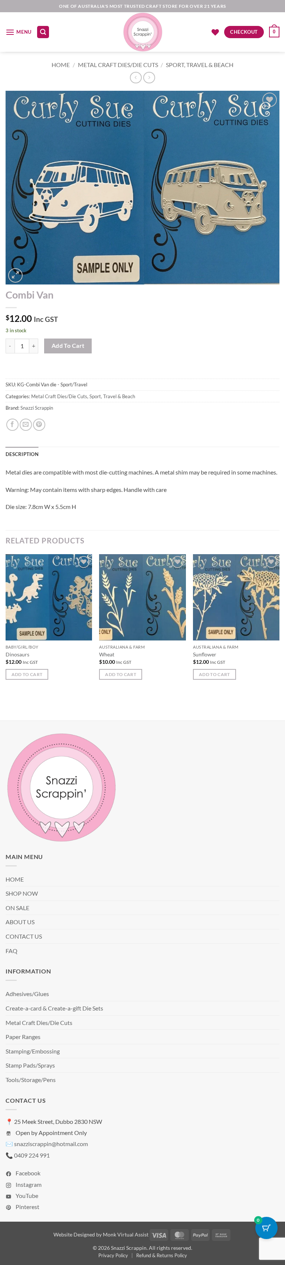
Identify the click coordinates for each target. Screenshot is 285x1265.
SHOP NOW (22, 893)
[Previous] (6, 623)
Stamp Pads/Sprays (30, 1065)
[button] (19, 32)
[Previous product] (149, 77)
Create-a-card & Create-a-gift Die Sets (54, 1008)
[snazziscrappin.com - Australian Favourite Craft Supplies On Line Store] (143, 32)
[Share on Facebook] (12, 425)
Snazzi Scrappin (36, 408)
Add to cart (68, 345)
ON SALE (17, 907)
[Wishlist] (215, 32)
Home (61, 64)
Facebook (27, 1172)
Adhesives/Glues (27, 993)
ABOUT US (20, 921)
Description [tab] (22, 454)
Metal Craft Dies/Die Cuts (118, 64)
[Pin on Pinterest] (39, 425)
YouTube (26, 1195)
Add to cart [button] (27, 674)
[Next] (279, 623)
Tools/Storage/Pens (31, 1079)
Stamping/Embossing (33, 1051)
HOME (15, 879)
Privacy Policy (113, 1255)
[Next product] (135, 77)
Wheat (106, 654)
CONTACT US (24, 936)
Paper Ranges (23, 1036)
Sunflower (204, 654)
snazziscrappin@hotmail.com (51, 1143)
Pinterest (26, 1206)
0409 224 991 (32, 1155)
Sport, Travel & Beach (199, 64)
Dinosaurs (17, 654)
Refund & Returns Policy (161, 1255)
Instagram (28, 1184)
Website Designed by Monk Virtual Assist (100, 1234)
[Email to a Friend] (26, 425)
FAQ (11, 950)
